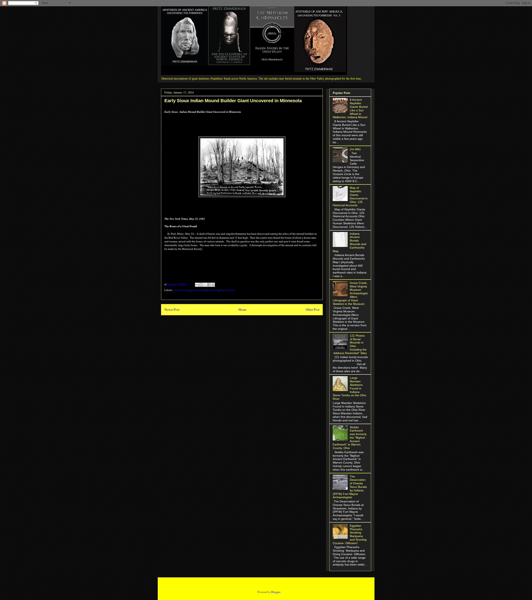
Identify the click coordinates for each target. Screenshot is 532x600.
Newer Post (171, 309)
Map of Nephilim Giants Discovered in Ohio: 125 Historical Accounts (350, 196)
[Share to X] (205, 285)
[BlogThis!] (201, 285)
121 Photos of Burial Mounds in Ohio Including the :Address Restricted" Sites (350, 344)
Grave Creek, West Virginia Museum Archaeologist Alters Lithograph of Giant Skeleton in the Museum (350, 293)
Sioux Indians (227, 290)
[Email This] (197, 285)
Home (242, 309)
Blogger (275, 592)
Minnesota (212, 290)
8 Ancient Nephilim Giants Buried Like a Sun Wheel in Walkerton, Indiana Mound (350, 108)
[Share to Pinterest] (213, 285)
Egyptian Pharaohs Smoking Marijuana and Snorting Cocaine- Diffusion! (350, 534)
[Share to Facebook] (209, 285)
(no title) (355, 149)
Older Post (312, 309)
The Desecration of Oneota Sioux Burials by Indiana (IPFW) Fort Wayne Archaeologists (350, 487)
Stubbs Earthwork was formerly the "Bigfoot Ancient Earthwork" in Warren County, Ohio (350, 438)
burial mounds (181, 290)
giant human (198, 290)
